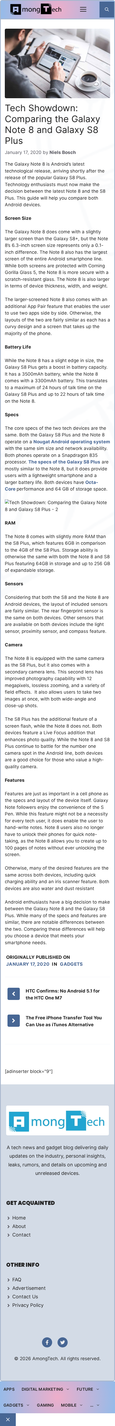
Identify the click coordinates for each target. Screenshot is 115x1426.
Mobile (68, 1405)
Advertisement (29, 1288)
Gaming (45, 1405)
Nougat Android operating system (71, 441)
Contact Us (25, 1296)
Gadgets (71, 964)
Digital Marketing (42, 1389)
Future (85, 1389)
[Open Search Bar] (106, 10)
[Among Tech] (36, 10)
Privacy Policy (28, 1305)
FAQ (16, 1279)
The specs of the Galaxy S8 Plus (64, 462)
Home (19, 1218)
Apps (9, 1389)
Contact (21, 1235)
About (19, 1226)
